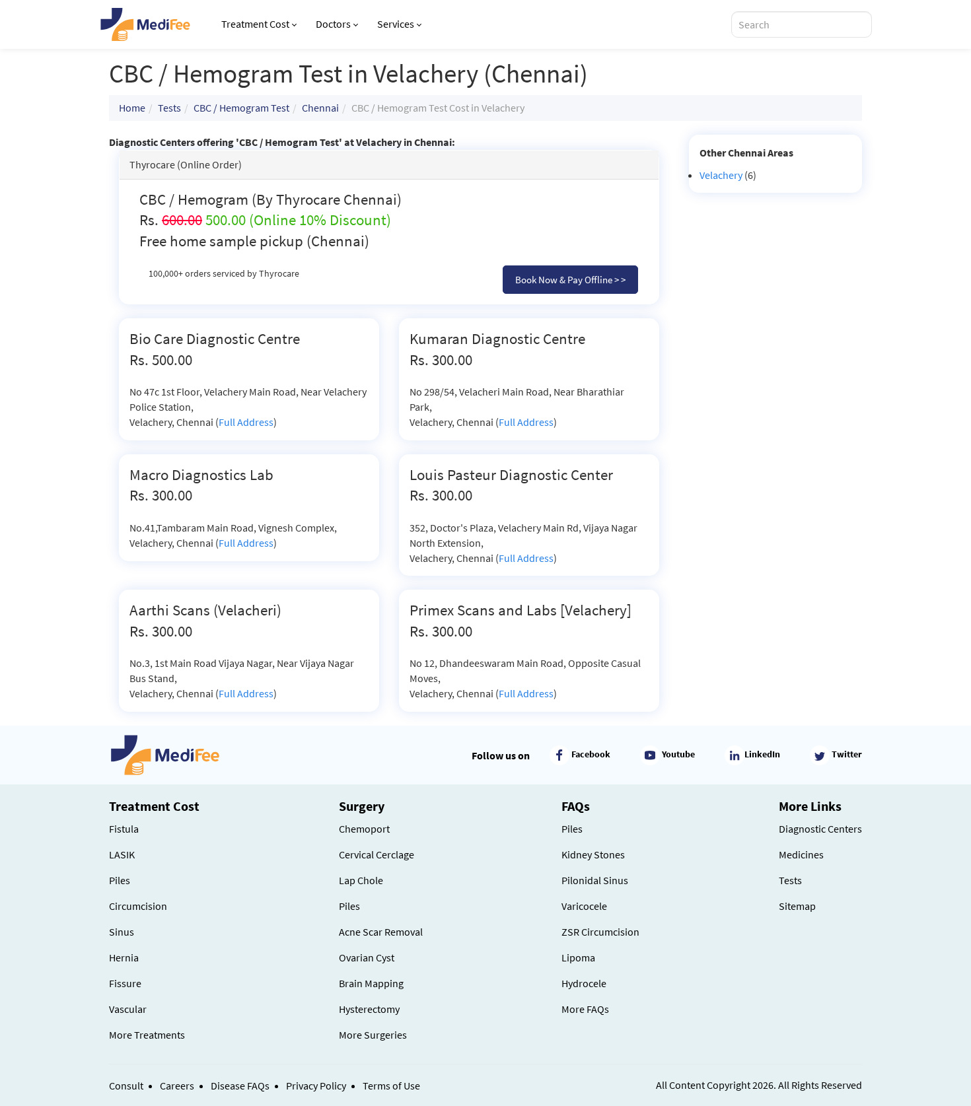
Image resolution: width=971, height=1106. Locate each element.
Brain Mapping (371, 983)
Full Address (246, 422)
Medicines (801, 854)
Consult (126, 1085)
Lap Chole (361, 880)
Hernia (124, 957)
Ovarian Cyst (366, 957)
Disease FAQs (240, 1085)
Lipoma (578, 957)
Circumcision (138, 906)
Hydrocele (583, 983)
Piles (119, 880)
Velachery (721, 175)
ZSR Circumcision (600, 931)
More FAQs (585, 1009)
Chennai (320, 107)
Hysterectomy (369, 1009)
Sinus (121, 931)
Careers (177, 1085)
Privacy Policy (316, 1085)
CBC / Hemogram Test (241, 107)
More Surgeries (373, 1034)
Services (395, 23)
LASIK (122, 854)
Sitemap (797, 906)
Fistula (124, 828)
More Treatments (147, 1034)
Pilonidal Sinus (594, 880)
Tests (169, 107)
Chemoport (364, 828)
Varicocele (584, 906)
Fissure (125, 983)
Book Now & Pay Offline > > (570, 279)
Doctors (333, 23)
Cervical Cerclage (376, 854)
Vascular (128, 1009)
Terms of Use (391, 1085)
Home (132, 107)
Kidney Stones (593, 854)
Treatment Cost (255, 23)
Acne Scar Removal (381, 931)
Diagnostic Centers (820, 828)
